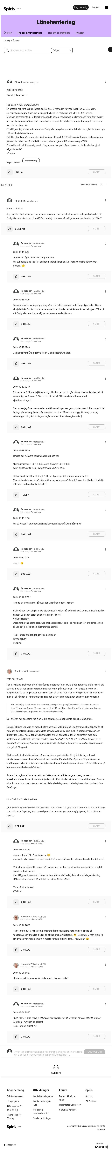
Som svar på (30, 246)
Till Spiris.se (90, 1101)
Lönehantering (31, 161)
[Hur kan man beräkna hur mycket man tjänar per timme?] (101, 184)
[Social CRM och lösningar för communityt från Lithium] (101, 1146)
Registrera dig (80, 7)
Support (89, 1096)
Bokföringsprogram (15, 1096)
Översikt (8, 32)
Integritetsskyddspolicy (70, 1104)
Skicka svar (95, 1051)
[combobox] (36, 50)
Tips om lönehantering (59, 32)
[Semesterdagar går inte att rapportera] (106, 184)
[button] (105, 81)
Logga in (96, 7)
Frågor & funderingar (30, 32)
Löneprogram (13, 1101)
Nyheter (80, 32)
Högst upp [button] (11, 1144)
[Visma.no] (12, 9)
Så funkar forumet (67, 1109)
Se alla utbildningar (42, 1118)
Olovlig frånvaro (11, 40)
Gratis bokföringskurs (43, 1096)
